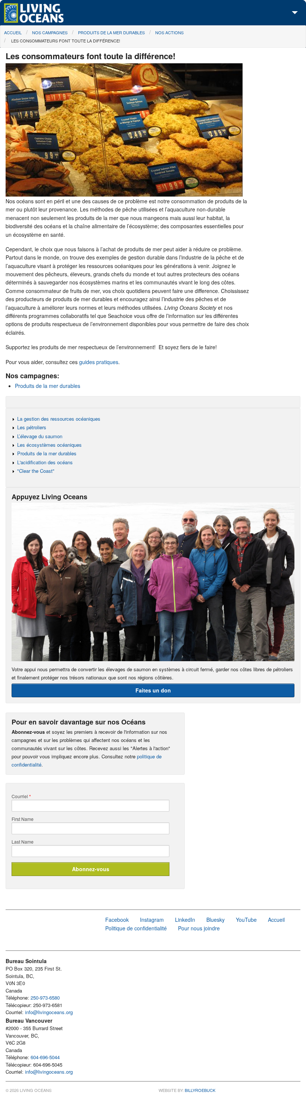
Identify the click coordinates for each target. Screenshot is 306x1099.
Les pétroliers (31, 427)
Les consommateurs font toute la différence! (65, 41)
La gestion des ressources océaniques (58, 418)
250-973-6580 (45, 997)
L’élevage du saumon (39, 436)
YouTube (246, 919)
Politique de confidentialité (136, 928)
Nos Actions (169, 32)
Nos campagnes (50, 32)
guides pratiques (98, 362)
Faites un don (153, 690)
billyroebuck (200, 1090)
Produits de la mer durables (111, 32)
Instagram (152, 919)
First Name (23, 819)
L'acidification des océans (45, 462)
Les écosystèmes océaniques (49, 444)
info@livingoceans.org (49, 1012)
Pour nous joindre (199, 928)
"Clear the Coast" (35, 470)
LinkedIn (185, 919)
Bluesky (215, 919)
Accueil (13, 32)
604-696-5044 (45, 1057)
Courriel (21, 796)
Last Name (23, 842)
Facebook (117, 919)
